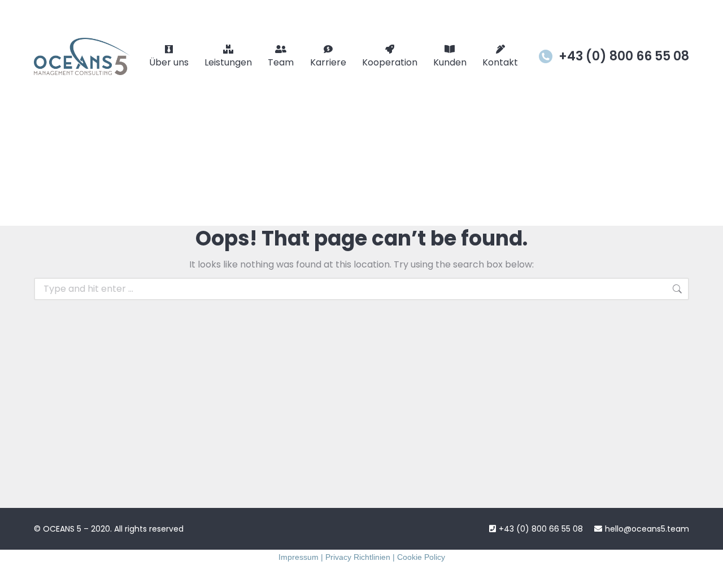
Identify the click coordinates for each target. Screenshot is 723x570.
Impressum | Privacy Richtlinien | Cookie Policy (361, 557)
